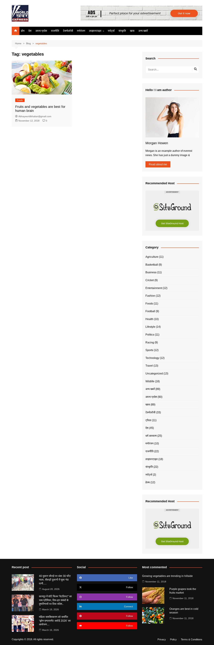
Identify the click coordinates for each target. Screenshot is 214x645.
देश (29, 30)
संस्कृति (122, 30)
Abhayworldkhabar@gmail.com (34, 116)
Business (150, 272)
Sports (149, 350)
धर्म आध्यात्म (151, 435)
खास (132, 30)
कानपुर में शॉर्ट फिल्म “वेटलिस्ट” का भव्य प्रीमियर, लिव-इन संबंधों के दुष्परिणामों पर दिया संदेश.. (55, 600)
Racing (149, 342)
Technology (152, 358)
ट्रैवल (148, 420)
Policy (173, 639)
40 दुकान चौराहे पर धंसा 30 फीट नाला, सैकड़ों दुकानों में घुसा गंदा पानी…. (55, 580)
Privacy (161, 639)
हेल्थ (147, 482)
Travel (149, 365)
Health (149, 319)
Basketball (151, 264)
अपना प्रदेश (41, 30)
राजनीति (55, 30)
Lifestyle (150, 326)
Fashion (150, 295)
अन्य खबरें (143, 30)
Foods (20, 100)
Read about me (158, 164)
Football (150, 311)
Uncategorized (154, 373)
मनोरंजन (81, 30)
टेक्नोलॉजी (68, 30)
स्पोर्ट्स (111, 30)
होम (22, 30)
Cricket (149, 280)
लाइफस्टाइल (95, 30)
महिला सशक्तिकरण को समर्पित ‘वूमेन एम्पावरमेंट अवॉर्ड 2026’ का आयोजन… (55, 620)
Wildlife (149, 381)
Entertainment (153, 288)
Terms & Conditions (191, 639)
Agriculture (151, 256)
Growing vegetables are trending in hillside (167, 576)
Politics (149, 334)
